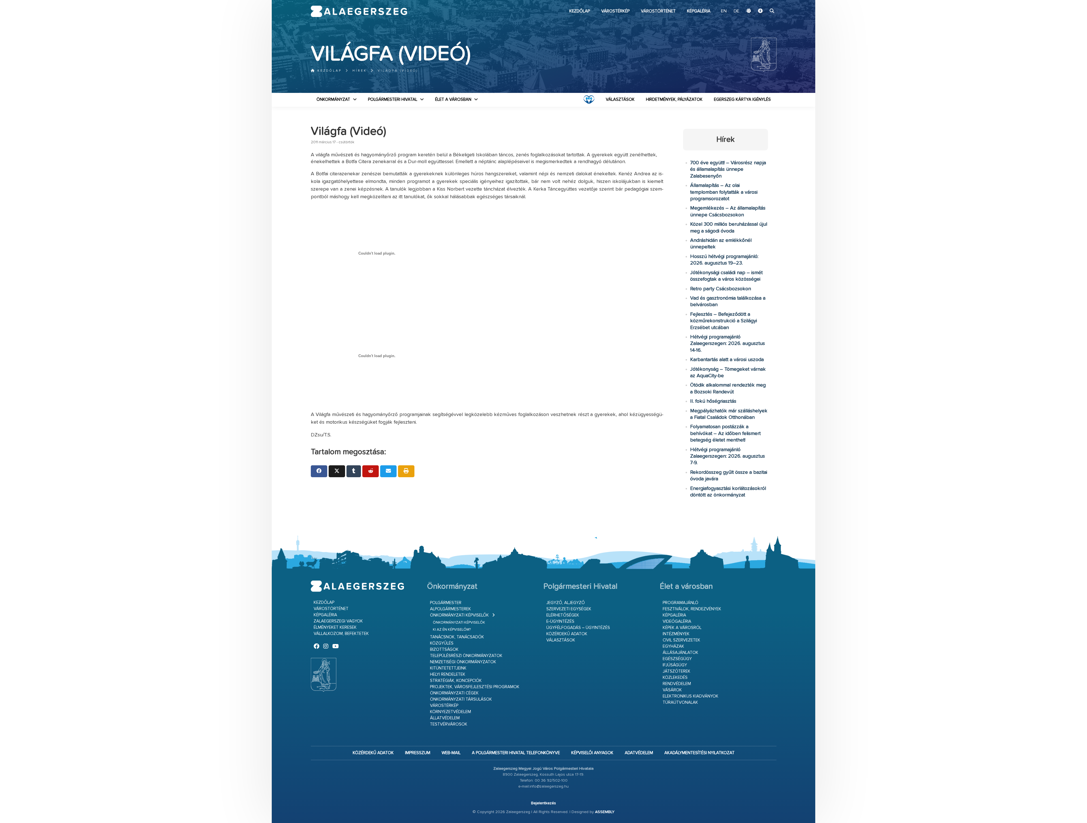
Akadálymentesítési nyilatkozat (699, 753)
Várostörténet (658, 11)
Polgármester (445, 603)
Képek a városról (682, 628)
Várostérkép (615, 11)
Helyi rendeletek (447, 674)
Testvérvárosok (448, 724)
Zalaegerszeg (359, 11)
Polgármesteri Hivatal (392, 99)
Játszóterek (676, 671)
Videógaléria (677, 621)
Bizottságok (444, 649)
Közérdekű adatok (566, 634)
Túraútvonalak (680, 702)
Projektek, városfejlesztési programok (474, 687)
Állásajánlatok (680, 653)
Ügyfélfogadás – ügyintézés (578, 628)
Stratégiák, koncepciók (456, 681)
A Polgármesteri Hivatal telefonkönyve (516, 753)
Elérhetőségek (562, 615)
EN (724, 11)
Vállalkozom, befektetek (341, 634)
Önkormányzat (333, 99)
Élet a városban (453, 99)
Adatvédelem (639, 753)
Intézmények (676, 634)
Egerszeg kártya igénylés (742, 99)
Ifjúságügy (675, 665)
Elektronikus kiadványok (690, 696)
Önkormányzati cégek (454, 693)
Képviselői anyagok (592, 753)
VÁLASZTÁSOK (620, 99)
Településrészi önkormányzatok (466, 656)
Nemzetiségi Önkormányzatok (463, 662)
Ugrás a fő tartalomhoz (762, 2)
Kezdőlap (579, 11)
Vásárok (672, 690)
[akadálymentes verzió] (760, 11)
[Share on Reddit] (370, 471)
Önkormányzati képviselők (459, 615)
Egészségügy (677, 659)
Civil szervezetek (681, 640)
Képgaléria (699, 11)
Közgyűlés (441, 643)
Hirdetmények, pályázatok (674, 99)
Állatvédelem (445, 718)
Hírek (359, 70)
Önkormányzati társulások (461, 699)
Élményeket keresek (335, 627)
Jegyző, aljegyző (565, 603)
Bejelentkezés (543, 803)
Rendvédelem (677, 684)
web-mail (451, 753)
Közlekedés (675, 677)
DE (736, 11)
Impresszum (417, 753)
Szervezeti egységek (568, 609)
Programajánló (680, 603)
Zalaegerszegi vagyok (338, 621)
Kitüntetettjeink (448, 668)
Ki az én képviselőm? (452, 630)
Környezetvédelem (450, 712)
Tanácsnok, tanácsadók (457, 637)
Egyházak (673, 646)
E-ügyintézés (560, 621)
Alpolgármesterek (450, 609)
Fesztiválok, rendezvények (692, 609)
